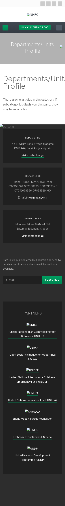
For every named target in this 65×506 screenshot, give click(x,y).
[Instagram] (54, 3)
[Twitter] (48, 3)
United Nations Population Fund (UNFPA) (32, 400)
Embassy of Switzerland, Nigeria (32, 437)
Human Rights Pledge (34, 27)
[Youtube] (60, 3)
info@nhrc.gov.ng (36, 197)
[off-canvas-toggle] (5, 27)
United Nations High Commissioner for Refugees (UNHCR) (33, 334)
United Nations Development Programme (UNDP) (32, 457)
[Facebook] (42, 3)
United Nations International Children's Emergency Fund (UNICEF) (32, 379)
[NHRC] (32, 14)
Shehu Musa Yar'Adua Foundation (32, 418)
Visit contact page (32, 155)
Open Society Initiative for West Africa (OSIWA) (33, 356)
